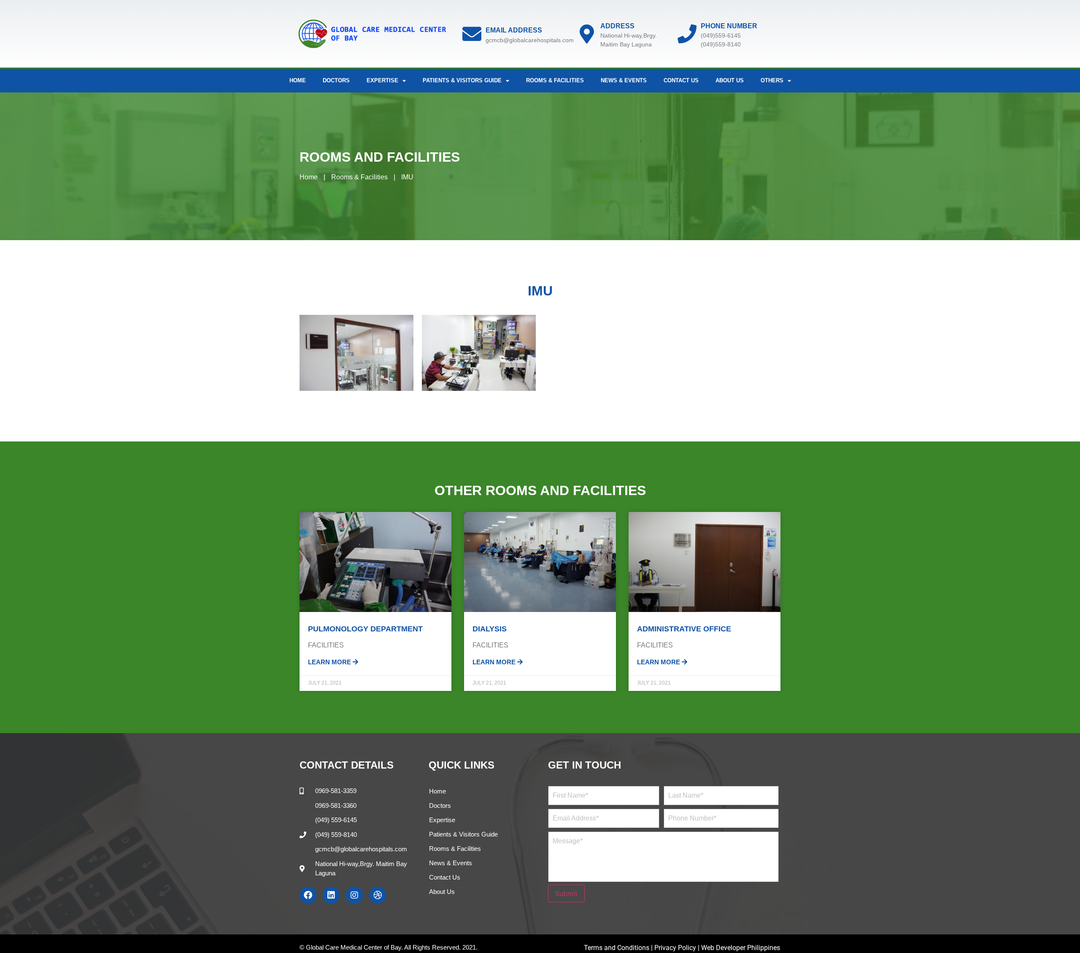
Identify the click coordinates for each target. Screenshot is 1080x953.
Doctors (336, 80)
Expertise (442, 819)
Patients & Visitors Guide (463, 834)
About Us (730, 80)
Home (297, 80)
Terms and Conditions (617, 948)
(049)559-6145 (721, 35)
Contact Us (681, 80)
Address (617, 26)
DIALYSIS (489, 629)
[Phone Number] (687, 33)
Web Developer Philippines (740, 948)
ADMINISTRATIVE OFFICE (684, 629)
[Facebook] (308, 895)
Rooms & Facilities (555, 80)
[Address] (586, 33)
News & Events (624, 80)
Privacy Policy (675, 948)
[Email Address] (471, 33)
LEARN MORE (330, 662)
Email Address (514, 30)
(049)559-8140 (721, 44)
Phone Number (729, 26)
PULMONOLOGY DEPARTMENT (365, 629)
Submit (566, 893)
